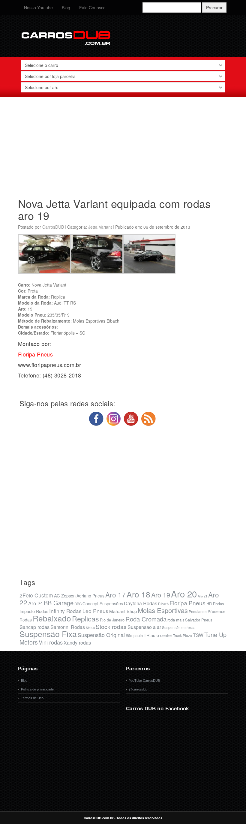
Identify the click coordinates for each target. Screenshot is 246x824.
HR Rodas (215, 603)
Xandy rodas (77, 642)
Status (90, 627)
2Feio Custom (36, 595)
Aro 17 (115, 594)
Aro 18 (138, 594)
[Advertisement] (123, 145)
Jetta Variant (100, 227)
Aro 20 (184, 593)
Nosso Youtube (38, 8)
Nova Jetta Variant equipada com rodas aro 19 (114, 209)
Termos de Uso (32, 698)
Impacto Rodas (34, 611)
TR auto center (158, 635)
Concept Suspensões (102, 603)
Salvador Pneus (198, 620)
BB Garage (59, 602)
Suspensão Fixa (48, 633)
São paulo (134, 635)
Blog (66, 8)
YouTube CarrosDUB (144, 680)
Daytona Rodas (140, 603)
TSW (198, 635)
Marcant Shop (123, 611)
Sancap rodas (35, 626)
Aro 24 (35, 603)
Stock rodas (111, 626)
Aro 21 (202, 596)
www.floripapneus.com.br (49, 364)
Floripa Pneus (188, 603)
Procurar (214, 8)
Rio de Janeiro (112, 620)
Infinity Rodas (65, 611)
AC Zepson (65, 595)
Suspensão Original (101, 635)
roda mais (175, 620)
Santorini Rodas (67, 627)
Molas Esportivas (163, 610)
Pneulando (198, 611)
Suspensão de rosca (179, 627)
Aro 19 (160, 594)
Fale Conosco (92, 8)
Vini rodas (51, 642)
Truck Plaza (182, 635)
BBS (78, 603)
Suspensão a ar (144, 627)
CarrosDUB (53, 227)
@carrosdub (138, 689)
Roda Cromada (145, 618)
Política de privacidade (37, 689)
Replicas (85, 618)
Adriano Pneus (90, 596)
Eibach (163, 603)
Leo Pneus (95, 611)
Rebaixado (52, 618)
